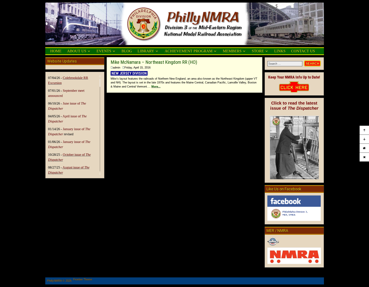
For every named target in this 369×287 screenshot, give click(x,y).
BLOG (127, 51)
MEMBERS (232, 51)
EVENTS (104, 51)
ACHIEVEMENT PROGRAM (188, 51)
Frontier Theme (82, 279)
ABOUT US (76, 51)
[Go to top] (364, 130)
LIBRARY (146, 51)
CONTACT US (303, 51)
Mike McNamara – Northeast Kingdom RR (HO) (154, 62)
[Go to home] (364, 148)
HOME (56, 51)
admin (116, 67)
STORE (258, 51)
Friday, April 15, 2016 (137, 67)
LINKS (280, 51)
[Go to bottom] (364, 139)
